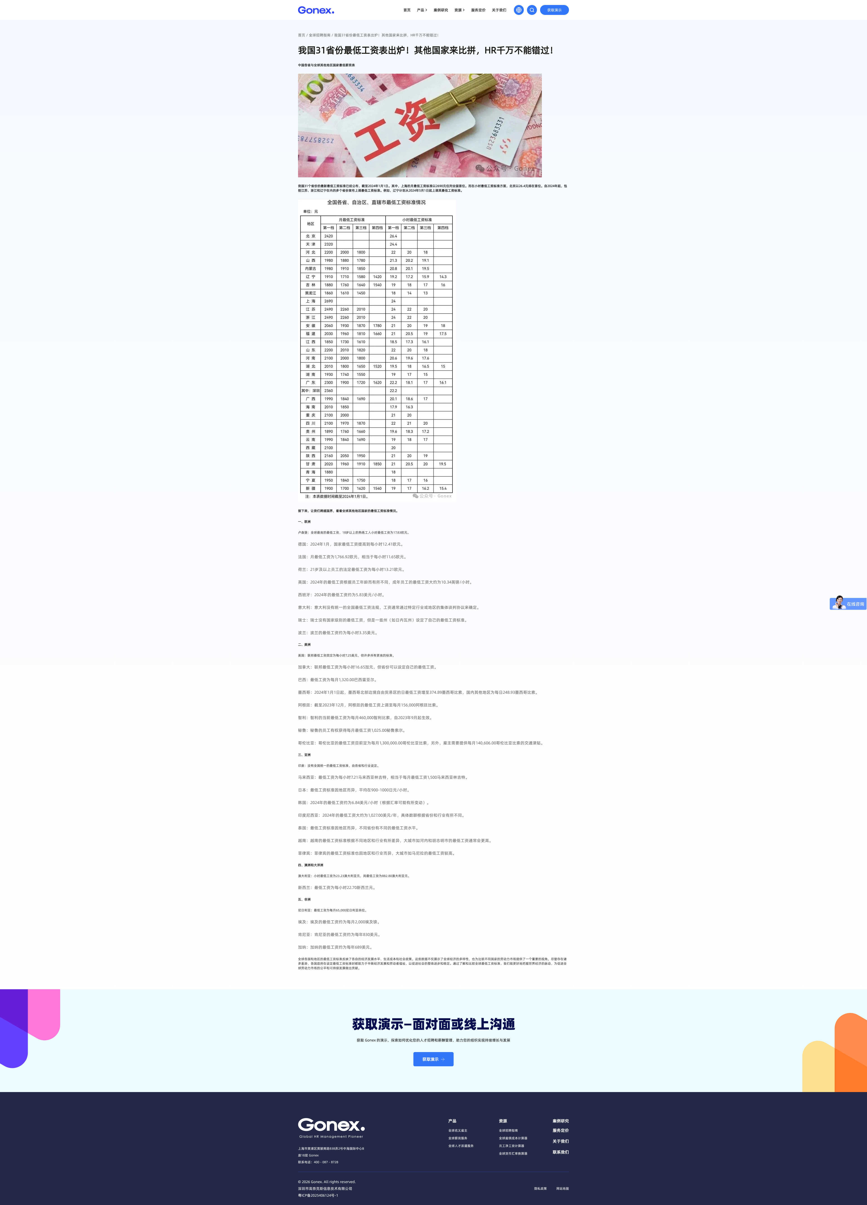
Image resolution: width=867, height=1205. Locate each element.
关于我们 (499, 9)
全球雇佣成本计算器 (513, 1138)
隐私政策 (540, 1188)
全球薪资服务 (457, 1138)
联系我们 (561, 1152)
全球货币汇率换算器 (513, 1153)
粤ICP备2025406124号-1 (318, 1195)
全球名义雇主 (457, 1130)
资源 (458, 9)
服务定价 (478, 9)
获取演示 (554, 9)
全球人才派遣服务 (461, 1146)
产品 (420, 9)
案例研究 (441, 9)
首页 (407, 9)
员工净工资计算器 (511, 1146)
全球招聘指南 (320, 35)
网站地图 (562, 1188)
